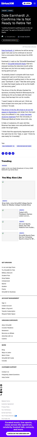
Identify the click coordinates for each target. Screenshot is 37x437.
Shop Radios (6, 278)
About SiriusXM (6, 325)
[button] (34, 3)
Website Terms (6, 401)
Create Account (7, 306)
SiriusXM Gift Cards (8, 358)
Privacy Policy (5, 407)
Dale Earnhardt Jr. (8, 50)
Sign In (4, 303)
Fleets (4, 289)
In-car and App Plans (8, 267)
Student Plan (6, 275)
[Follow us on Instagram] (2, 387)
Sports (10, 10)
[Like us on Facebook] (2, 385)
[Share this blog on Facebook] (3, 153)
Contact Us (5, 372)
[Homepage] (7, 3)
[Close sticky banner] (35, 422)
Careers (4, 339)
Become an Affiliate (8, 333)
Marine (4, 284)
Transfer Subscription (8, 311)
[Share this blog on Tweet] (9, 153)
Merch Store (5, 355)
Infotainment (6, 281)
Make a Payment (7, 308)
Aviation (4, 286)
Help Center (5, 377)
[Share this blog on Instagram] (6, 153)
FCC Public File (6, 418)
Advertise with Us (7, 336)
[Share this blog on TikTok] (13, 153)
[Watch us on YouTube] (2, 392)
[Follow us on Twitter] (2, 390)
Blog (3, 350)
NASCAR (4, 10)
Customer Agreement (8, 404)
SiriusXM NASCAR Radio (17, 64)
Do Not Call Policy (6, 413)
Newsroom (5, 330)
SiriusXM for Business (8, 292)
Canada (4, 361)
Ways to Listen (6, 352)
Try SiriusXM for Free (8, 270)
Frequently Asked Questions (10, 374)
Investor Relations (7, 328)
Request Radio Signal (8, 314)
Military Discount (7, 273)
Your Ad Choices (6, 410)
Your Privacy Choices (8, 416)
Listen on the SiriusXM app (18, 433)
